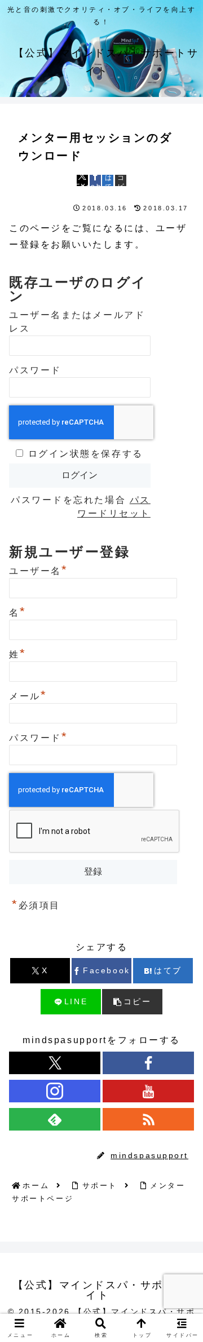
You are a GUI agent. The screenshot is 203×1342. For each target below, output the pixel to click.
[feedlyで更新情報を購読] (54, 1119)
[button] (120, 180)
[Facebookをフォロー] (148, 1063)
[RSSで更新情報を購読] (148, 1119)
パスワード (35, 370)
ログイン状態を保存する (85, 453)
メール (28, 694)
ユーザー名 (38, 569)
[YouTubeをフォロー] (148, 1091)
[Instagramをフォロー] (54, 1091)
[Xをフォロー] (54, 1063)
